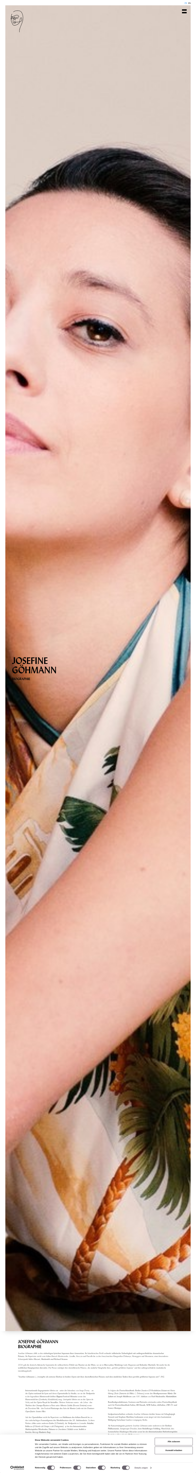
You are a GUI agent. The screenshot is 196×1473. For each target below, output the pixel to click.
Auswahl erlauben (173, 1450)
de (186, 3)
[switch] (77, 1468)
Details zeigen (141, 1468)
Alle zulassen (174, 1441)
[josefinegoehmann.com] (17, 21)
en (189, 3)
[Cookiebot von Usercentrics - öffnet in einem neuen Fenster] (17, 1468)
